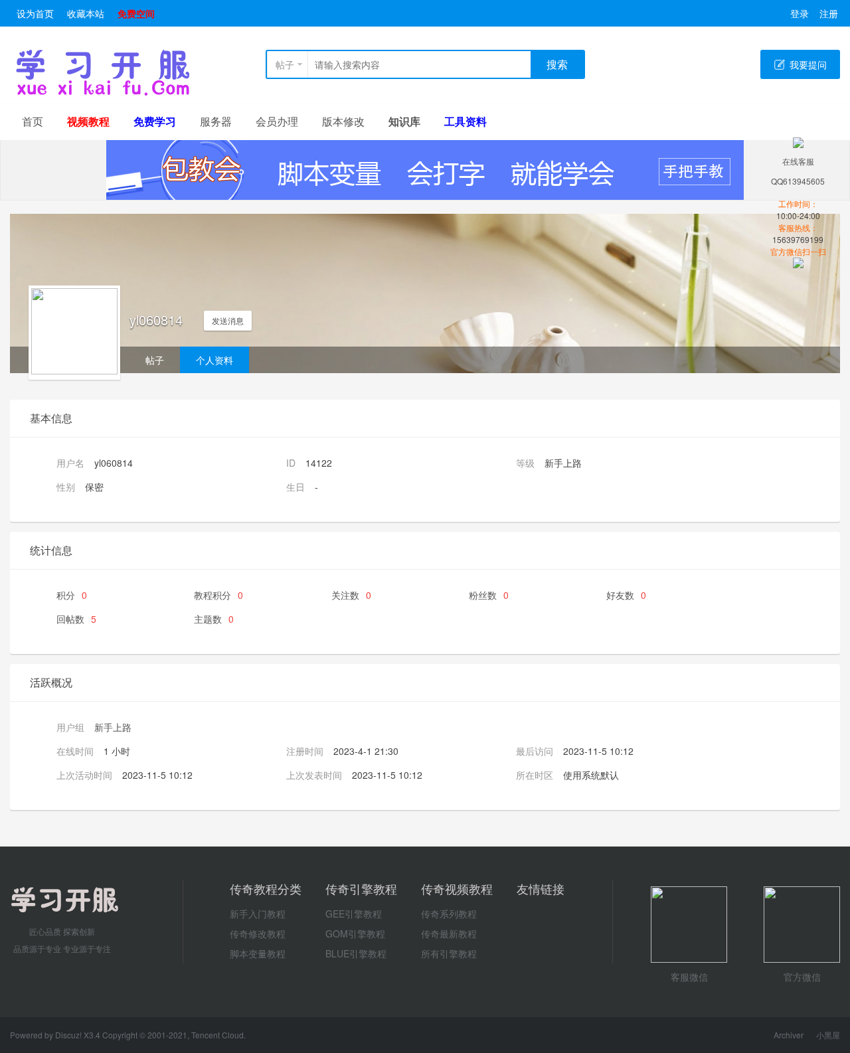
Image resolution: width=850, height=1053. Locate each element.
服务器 (216, 121)
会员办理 (277, 121)
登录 (799, 13)
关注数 (351, 595)
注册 (828, 13)
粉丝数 (489, 595)
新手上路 (112, 727)
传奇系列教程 (449, 913)
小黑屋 (828, 1034)
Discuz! (69, 1034)
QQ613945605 (798, 181)
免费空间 (136, 13)
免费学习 (154, 121)
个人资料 (214, 359)
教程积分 (218, 595)
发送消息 (228, 320)
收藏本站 (85, 13)
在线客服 (798, 161)
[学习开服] (103, 92)
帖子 (285, 64)
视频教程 (88, 121)
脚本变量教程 (258, 953)
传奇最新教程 (449, 933)
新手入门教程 (258, 913)
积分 (71, 595)
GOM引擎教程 (355, 933)
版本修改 (343, 121)
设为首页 (35, 13)
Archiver (789, 1034)
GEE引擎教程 (353, 913)
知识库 (404, 121)
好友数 (626, 595)
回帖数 (76, 618)
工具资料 (465, 121)
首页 (32, 121)
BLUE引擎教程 (355, 953)
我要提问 (808, 64)
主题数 (214, 618)
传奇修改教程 (258, 933)
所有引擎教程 (449, 953)
